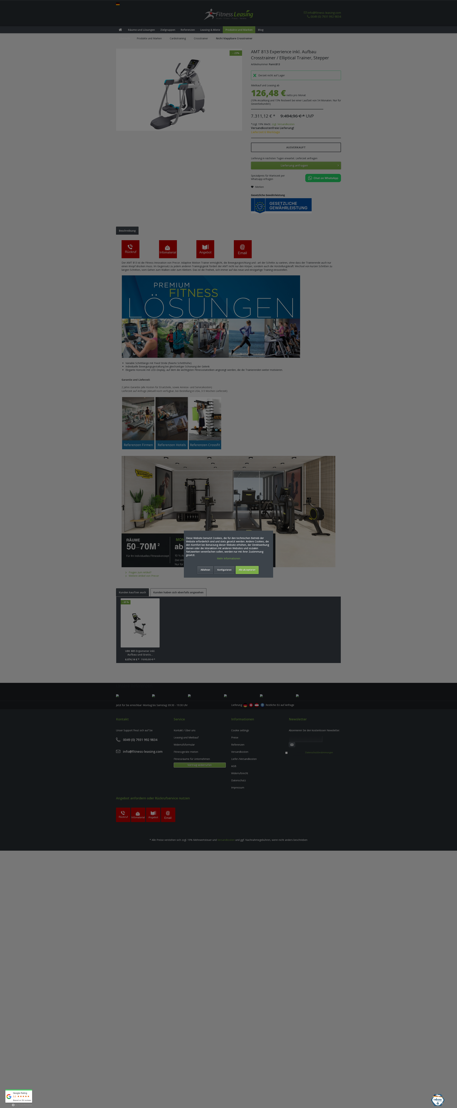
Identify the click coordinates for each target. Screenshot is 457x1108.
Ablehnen (205, 569)
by (23, 1104)
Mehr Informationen (228, 558)
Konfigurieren (224, 569)
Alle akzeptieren (247, 569)
